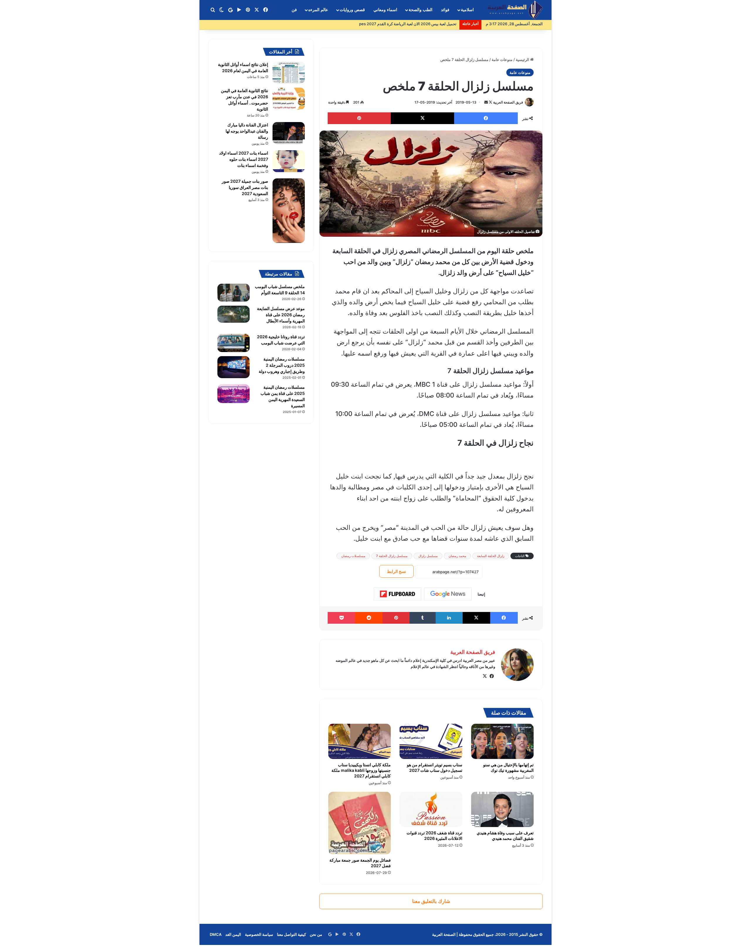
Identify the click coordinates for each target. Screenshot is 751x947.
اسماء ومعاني (385, 10)
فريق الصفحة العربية (508, 102)
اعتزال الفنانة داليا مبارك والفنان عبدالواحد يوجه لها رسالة (247, 131)
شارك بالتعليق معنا (431, 901)
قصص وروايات (352, 10)
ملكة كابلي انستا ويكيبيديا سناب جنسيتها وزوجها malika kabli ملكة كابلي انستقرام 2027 (361, 770)
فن (294, 10)
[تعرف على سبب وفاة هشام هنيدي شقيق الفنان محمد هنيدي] (502, 809)
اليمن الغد (233, 934)
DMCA (215, 934)
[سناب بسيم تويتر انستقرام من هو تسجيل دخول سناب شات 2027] (431, 741)
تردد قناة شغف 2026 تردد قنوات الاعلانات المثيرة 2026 (434, 835)
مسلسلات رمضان (353, 556)
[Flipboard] (397, 594)
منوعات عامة (502, 59)
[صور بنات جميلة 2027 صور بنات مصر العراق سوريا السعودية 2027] (289, 210)
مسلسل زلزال (428, 556)
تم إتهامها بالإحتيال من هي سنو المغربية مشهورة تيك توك (508, 767)
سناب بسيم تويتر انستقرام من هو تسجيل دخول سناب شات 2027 (434, 767)
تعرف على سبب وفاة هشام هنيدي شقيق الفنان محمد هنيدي (505, 835)
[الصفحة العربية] (515, 10)
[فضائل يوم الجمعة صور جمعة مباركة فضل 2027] (359, 823)
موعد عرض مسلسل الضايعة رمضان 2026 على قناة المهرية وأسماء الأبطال (281, 314)
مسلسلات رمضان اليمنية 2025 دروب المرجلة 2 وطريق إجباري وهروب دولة (282, 365)
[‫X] (484, 676)
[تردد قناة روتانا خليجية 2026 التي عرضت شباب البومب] (233, 343)
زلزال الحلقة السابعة (490, 556)
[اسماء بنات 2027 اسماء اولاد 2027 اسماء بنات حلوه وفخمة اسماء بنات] (289, 161)
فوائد (445, 10)
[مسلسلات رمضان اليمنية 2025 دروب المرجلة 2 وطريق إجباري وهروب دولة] (233, 367)
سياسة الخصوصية (259, 934)
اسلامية (467, 10)
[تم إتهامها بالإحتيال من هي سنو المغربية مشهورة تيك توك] (502, 741)
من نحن (316, 934)
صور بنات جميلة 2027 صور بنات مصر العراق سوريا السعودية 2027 (245, 187)
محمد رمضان (457, 556)
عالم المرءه (318, 10)
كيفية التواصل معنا (291, 934)
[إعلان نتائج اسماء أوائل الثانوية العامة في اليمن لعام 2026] (289, 73)
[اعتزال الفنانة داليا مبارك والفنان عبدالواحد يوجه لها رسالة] (289, 133)
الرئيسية (523, 59)
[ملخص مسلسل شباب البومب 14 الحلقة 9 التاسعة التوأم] (233, 293)
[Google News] (448, 594)
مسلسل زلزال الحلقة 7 (391, 556)
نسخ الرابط (396, 571)
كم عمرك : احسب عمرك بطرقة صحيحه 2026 (419, 23)
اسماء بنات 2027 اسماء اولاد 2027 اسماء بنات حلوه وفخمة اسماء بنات (243, 159)
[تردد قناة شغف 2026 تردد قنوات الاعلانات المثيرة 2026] (431, 809)
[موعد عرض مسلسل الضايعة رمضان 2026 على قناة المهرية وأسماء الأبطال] (233, 314)
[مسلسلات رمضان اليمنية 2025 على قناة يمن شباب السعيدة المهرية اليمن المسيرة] (233, 393)
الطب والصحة (420, 10)
